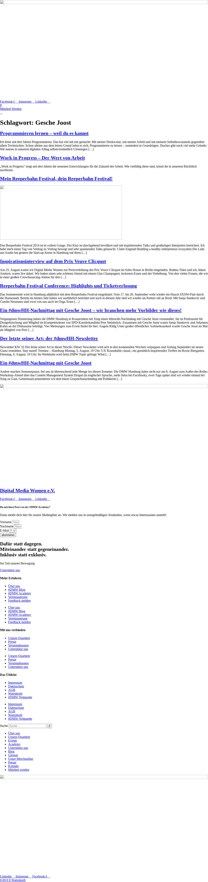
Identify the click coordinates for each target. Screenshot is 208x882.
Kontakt (13, 766)
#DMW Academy (19, 593)
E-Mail (5, 530)
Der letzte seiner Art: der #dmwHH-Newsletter (49, 338)
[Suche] (49, 726)
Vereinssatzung (17, 597)
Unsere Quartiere (19, 638)
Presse (12, 641)
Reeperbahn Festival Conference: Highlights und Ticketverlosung (68, 285)
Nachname (7, 526)
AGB (11, 690)
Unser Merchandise (20, 758)
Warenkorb (15, 693)
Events (12, 740)
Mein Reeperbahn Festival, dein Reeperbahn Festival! (56, 178)
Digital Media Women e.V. (27, 490)
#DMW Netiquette (20, 697)
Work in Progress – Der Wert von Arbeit (42, 157)
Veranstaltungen (18, 645)
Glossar (13, 755)
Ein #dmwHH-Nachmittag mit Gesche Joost (45, 363)
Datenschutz (16, 686)
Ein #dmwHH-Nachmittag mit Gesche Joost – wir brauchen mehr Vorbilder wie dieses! (91, 310)
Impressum (15, 682)
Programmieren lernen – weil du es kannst (44, 133)
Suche (4, 725)
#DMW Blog (16, 589)
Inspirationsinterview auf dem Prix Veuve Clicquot (53, 261)
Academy (14, 744)
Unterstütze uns (18, 649)
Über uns (14, 586)
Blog (11, 751)
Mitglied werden (18, 769)
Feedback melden (19, 600)
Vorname (6, 522)
